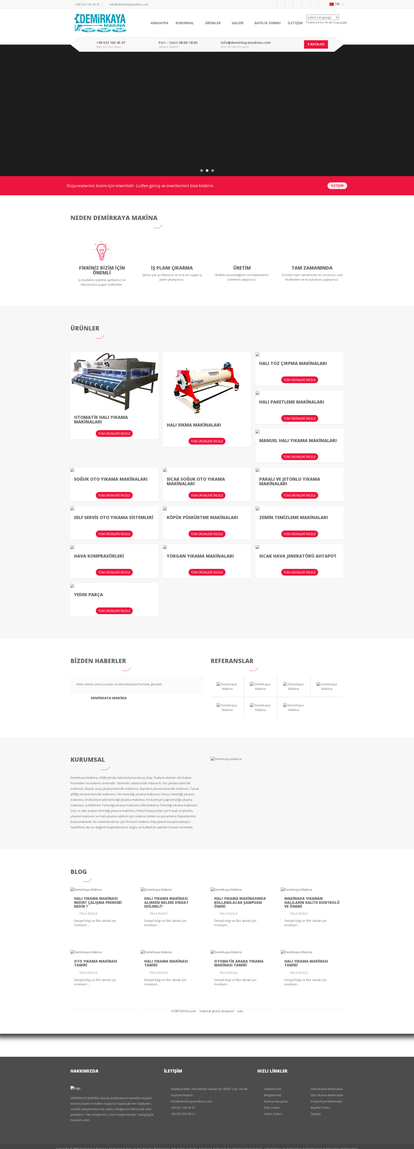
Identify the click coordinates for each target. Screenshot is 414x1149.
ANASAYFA (159, 23)
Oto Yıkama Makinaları (327, 1095)
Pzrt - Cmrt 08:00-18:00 (178, 43)
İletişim (316, 1114)
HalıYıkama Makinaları (327, 1089)
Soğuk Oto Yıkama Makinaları (111, 479)
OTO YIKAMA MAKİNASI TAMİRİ (95, 963)
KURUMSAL (185, 23)
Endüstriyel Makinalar (326, 1101)
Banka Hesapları (276, 1101)
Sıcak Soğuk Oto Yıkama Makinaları (196, 481)
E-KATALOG (316, 44)
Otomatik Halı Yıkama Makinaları (101, 419)
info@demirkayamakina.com (129, 4)
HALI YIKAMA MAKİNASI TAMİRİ (166, 963)
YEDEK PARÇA (88, 594)
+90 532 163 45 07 (87, 4)
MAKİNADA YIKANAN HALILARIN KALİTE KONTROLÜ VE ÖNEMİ (311, 902)
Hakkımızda (272, 1089)
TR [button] (337, 4)
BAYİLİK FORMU (268, 23)
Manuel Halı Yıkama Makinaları (298, 440)
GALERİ (238, 23)
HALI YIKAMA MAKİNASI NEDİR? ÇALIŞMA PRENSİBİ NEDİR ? (98, 902)
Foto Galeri (272, 1107)
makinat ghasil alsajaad (212, 1011)
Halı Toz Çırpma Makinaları (293, 363)
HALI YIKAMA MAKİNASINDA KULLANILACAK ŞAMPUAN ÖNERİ (240, 902)
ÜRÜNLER (213, 23)
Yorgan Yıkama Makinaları (200, 556)
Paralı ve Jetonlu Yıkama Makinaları (289, 481)
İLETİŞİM (295, 23)
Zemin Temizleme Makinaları (293, 517)
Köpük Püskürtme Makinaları (202, 517)
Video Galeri (273, 1114)
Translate (340, 22)
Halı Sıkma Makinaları (194, 425)
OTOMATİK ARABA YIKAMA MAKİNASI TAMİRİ (239, 963)
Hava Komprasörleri (99, 556)
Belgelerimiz (273, 1095)
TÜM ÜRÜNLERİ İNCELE (114, 433)
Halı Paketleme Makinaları (291, 402)
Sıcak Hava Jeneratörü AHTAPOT (298, 556)
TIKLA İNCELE (88, 913)
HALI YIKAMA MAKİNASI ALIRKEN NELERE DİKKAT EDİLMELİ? (166, 902)
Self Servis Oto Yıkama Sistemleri (113, 517)
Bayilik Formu (320, 1107)
